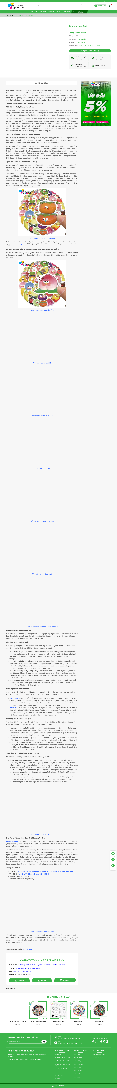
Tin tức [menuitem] (58, 11)
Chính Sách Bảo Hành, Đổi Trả (63, 1070)
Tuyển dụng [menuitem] (66, 11)
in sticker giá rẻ (20, 249)
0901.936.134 (75, 1044)
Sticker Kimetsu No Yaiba (38, 1027)
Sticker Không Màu (58, 1027)
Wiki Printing (60, 1081)
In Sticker (18, 15)
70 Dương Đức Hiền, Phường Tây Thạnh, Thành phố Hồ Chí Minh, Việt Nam (44, 877)
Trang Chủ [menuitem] (34, 11)
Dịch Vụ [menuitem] (50, 11)
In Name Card (79, 1070)
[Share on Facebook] (62, 994)
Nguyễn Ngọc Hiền (99, 1060)
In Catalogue (79, 1067)
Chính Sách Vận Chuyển (63, 1063)
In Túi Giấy (78, 1073)
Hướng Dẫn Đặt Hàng (62, 1075)
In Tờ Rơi (77, 1060)
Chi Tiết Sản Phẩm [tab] (42, 83)
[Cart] (110, 6)
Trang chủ (10, 15)
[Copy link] (77, 994)
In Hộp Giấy (78, 1076)
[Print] (69, 994)
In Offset (12, 713)
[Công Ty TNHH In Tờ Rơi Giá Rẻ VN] (15, 5)
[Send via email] (73, 994)
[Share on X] (65, 994)
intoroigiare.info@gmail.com (22, 977)
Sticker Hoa (27, 955)
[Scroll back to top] (113, 1084)
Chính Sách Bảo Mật (62, 1078)
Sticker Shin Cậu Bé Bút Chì (17, 1027)
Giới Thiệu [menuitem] (43, 11)
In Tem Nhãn (78, 1080)
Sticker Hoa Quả (28, 15)
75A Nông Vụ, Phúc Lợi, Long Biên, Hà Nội (33, 879)
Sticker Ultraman (79, 1027)
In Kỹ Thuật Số (15, 704)
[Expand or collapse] (76, 91)
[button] (6, 1019)
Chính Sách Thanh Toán (63, 1067)
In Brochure (78, 1063)
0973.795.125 (63, 1044)
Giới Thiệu (59, 1060)
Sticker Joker (99, 1027)
